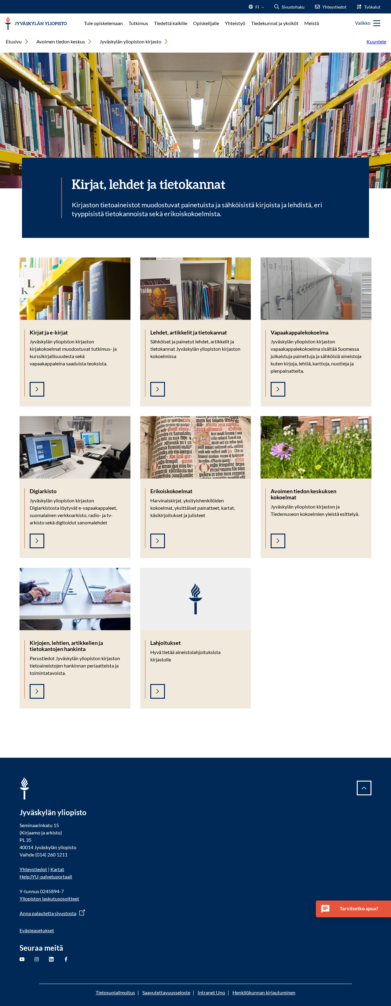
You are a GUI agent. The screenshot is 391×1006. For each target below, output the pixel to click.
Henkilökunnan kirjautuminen (263, 992)
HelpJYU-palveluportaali (46, 876)
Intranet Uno (211, 992)
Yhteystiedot (33, 869)
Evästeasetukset (37, 930)
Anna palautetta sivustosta (48, 913)
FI (257, 8)
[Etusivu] (36, 23)
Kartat (57, 869)
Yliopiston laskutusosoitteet (49, 898)
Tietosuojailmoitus (115, 992)
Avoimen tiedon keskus (60, 41)
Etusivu (14, 41)
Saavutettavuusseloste (166, 992)
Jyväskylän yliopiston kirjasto (130, 41)
